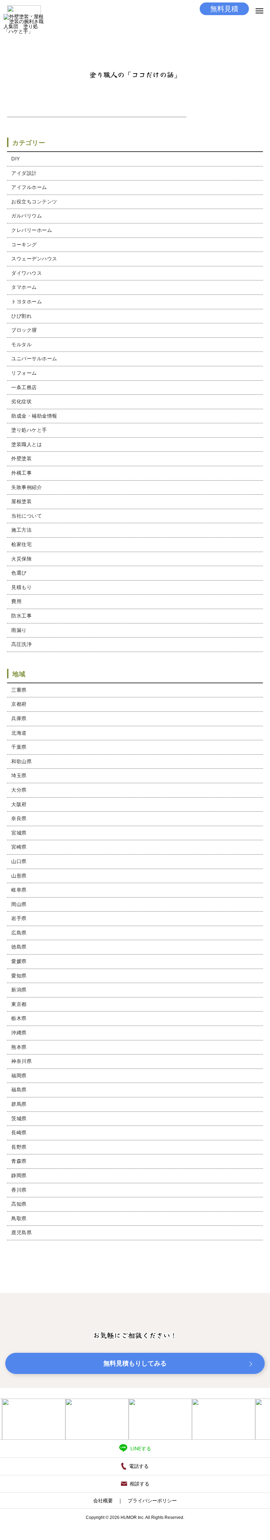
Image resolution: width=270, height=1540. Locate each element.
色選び (19, 573)
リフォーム (24, 373)
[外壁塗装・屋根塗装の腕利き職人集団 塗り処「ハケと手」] (24, 34)
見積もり (21, 587)
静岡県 (19, 1175)
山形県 (19, 876)
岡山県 (19, 904)
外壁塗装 (21, 458)
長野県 (19, 1147)
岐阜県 (19, 890)
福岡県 (19, 1075)
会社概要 (103, 1500)
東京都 (19, 1004)
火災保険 (21, 559)
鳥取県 (19, 1218)
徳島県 (19, 947)
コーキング (24, 244)
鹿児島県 (21, 1232)
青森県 (19, 1161)
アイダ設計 (24, 173)
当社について (26, 516)
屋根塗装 (21, 501)
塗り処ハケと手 (29, 430)
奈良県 (19, 818)
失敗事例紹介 (26, 487)
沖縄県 (19, 1032)
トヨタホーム (26, 301)
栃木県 (19, 1018)
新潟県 (19, 990)
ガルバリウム (26, 215)
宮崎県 (19, 847)
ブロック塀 (24, 330)
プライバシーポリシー (152, 1500)
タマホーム (24, 287)
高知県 (19, 1204)
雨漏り (19, 630)
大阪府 (19, 804)
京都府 (19, 704)
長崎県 (19, 1132)
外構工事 (21, 473)
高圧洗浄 (21, 644)
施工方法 (21, 530)
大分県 (19, 790)
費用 (16, 601)
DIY (15, 158)
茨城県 (19, 1118)
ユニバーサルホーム (34, 358)
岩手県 (19, 918)
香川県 (19, 1190)
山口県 (19, 861)
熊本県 (19, 1047)
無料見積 (224, 9)
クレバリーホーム (31, 230)
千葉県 (19, 747)
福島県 (19, 1089)
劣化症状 (21, 401)
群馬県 (19, 1104)
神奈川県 (21, 1061)
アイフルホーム (29, 187)
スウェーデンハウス (34, 258)
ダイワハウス (26, 273)
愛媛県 (19, 961)
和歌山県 (21, 761)
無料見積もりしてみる (135, 1363)
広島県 (19, 933)
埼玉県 (19, 775)
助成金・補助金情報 (34, 416)
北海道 (19, 733)
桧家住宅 (21, 544)
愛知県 (19, 975)
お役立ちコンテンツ (34, 201)
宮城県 (19, 833)
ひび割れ (21, 316)
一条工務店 (24, 387)
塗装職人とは (26, 444)
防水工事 (21, 616)
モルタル (21, 344)
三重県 (19, 690)
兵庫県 (19, 718)
